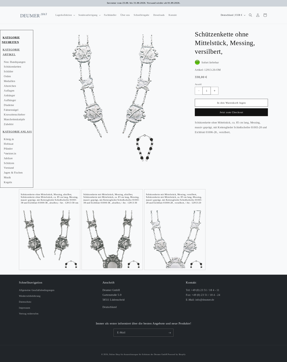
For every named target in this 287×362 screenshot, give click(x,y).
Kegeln (8, 182)
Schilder (8, 71)
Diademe (9, 105)
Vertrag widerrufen (29, 313)
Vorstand (9, 167)
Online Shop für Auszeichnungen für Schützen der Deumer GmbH (138, 354)
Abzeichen (10, 86)
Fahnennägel (11, 109)
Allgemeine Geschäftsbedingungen (36, 290)
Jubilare (8, 158)
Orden (7, 76)
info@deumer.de (204, 299)
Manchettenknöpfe (14, 119)
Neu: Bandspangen (15, 62)
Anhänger (9, 95)
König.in (9, 139)
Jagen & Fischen (13, 172)
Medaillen (9, 81)
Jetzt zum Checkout (231, 112)
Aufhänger (10, 100)
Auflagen (9, 90)
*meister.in (10, 153)
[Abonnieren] (169, 333)
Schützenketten (12, 66)
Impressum (24, 308)
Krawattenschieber (14, 114)
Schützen (9, 163)
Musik (7, 177)
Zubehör (8, 124)
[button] (64, 15)
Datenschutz (25, 302)
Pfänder (8, 148)
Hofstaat (8, 143)
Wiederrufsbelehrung (29, 296)
